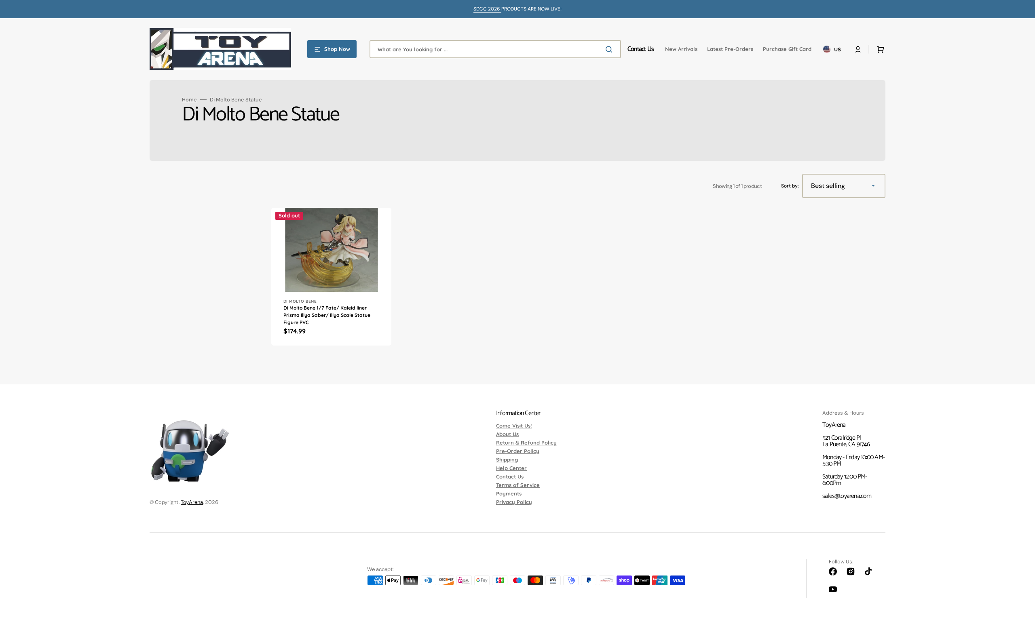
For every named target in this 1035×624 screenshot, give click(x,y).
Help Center (511, 468)
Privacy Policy (514, 502)
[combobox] (495, 49)
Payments (509, 493)
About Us (507, 434)
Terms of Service (518, 485)
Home (189, 99)
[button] (858, 49)
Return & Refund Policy (526, 442)
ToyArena (192, 502)
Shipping (507, 459)
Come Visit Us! (514, 426)
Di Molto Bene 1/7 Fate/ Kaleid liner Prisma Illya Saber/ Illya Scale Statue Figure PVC (326, 315)
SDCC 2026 (487, 9)
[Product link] (331, 277)
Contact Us (510, 476)
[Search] (610, 49)
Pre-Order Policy (517, 451)
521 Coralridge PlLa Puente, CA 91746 (846, 441)
